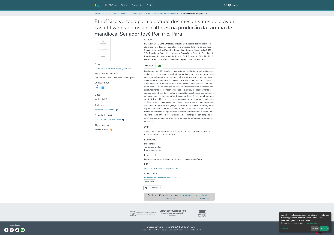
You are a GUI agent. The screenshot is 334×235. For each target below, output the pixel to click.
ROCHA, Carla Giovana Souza (108, 119)
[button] (229, 5)
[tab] (159, 66)
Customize (285, 228)
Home (97, 13)
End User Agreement (177, 230)
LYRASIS (191, 227)
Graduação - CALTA (142, 13)
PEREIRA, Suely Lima (105, 109)
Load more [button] (149, 181)
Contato (150, 5)
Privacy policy (161, 230)
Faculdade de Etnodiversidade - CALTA (167, 13)
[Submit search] (225, 5)
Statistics (125, 5)
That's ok (324, 228)
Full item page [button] (154, 187)
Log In (235, 5)
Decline (315, 228)
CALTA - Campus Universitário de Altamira (116, 13)
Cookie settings (147, 230)
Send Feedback (195, 230)
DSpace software (155, 227)
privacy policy (312, 223)
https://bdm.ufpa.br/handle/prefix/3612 (162, 168)
